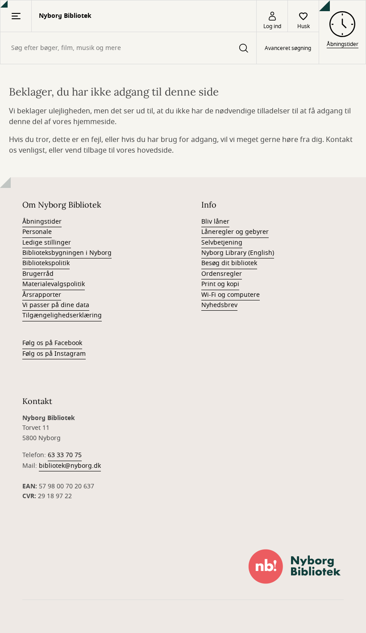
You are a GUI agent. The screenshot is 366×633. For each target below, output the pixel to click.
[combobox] (128, 48)
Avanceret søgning (288, 48)
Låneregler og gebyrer (235, 232)
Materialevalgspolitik (53, 284)
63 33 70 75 (65, 455)
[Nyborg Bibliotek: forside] (294, 566)
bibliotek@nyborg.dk (70, 466)
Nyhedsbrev (219, 305)
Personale (37, 232)
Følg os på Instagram (54, 353)
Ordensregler (221, 274)
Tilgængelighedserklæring (62, 315)
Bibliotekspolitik (46, 263)
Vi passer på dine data (55, 305)
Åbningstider (42, 221)
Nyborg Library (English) (237, 253)
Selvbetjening (221, 242)
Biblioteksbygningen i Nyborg (67, 253)
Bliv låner (215, 221)
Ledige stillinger (46, 242)
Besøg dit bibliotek (229, 263)
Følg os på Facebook (52, 343)
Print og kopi (220, 284)
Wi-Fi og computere (230, 295)
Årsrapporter (41, 295)
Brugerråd (38, 274)
